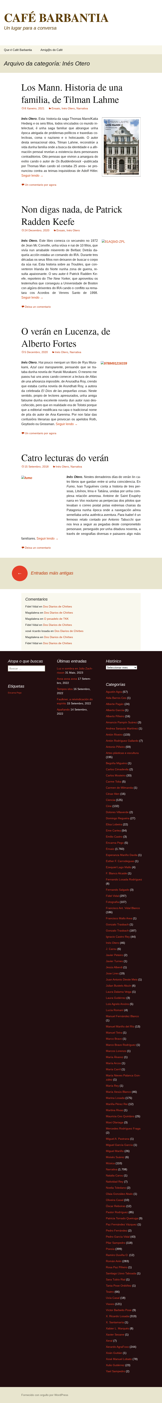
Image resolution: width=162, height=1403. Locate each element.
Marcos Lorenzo (116, 1050)
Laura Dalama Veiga (118, 991)
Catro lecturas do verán (65, 457)
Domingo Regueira (117, 818)
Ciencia (110, 799)
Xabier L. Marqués (117, 1328)
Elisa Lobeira (114, 824)
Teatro (110, 1291)
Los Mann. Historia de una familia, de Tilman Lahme (71, 93)
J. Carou (111, 948)
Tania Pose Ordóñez (118, 1285)
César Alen (113, 793)
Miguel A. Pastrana (117, 1138)
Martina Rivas (114, 1110)
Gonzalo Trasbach (117, 924)
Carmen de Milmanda (119, 787)
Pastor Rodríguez (117, 1212)
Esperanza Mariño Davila (121, 855)
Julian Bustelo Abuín (118, 985)
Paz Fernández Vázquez (121, 1224)
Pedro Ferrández (116, 1230)
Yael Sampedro (115, 1371)
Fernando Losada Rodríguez (124, 879)
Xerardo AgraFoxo (117, 1346)
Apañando (63, 709)
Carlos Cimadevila (117, 769)
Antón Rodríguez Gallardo (122, 740)
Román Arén (114, 1261)
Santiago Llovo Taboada (121, 1273)
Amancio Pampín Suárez (121, 722)
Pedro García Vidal (118, 1236)
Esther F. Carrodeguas (120, 861)
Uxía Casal (113, 1297)
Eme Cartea (113, 830)
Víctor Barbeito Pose (119, 1310)
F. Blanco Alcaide (116, 873)
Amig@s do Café (51, 50)
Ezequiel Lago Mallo (118, 867)
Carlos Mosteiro (116, 775)
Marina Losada (115, 1097)
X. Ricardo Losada (117, 1316)
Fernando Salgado (117, 889)
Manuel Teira (114, 1032)
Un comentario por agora (40, 184)
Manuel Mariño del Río (120, 1026)
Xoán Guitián (114, 1352)
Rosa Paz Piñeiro (116, 1267)
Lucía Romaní (114, 1010)
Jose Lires (112, 973)
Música (110, 1163)
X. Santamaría (115, 1322)
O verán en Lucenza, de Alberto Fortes (65, 336)
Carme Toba (113, 781)
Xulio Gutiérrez (115, 1365)
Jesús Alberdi (114, 967)
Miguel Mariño (115, 1151)
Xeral (109, 1340)
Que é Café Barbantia (18, 50)
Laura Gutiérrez (116, 997)
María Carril (113, 1069)
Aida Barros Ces (116, 697)
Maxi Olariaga (114, 1122)
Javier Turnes (114, 961)
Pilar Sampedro (115, 1242)
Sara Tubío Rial (115, 1279)
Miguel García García (119, 1144)
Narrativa (82, 108)
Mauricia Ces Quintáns (120, 1116)
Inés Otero (68, 108)
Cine (109, 806)
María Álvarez (114, 1057)
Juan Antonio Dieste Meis (122, 979)
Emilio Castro (114, 836)
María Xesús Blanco (118, 1091)
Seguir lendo (32, 175)
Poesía (110, 1248)
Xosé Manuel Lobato (119, 1359)
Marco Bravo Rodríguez (121, 1044)
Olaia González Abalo (119, 1193)
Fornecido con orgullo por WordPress (44, 1394)
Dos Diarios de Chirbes (57, 606)
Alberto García (115, 710)
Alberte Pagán (115, 704)
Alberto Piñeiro (115, 716)
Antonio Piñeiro (115, 746)
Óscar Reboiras (115, 1206)
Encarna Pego (115, 842)
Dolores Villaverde (117, 812)
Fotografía (112, 901)
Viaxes (110, 1304)
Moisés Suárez (115, 1157)
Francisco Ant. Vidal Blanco (123, 908)
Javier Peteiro (114, 955)
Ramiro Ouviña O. (117, 1255)
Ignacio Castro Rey (118, 936)
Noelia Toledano (116, 1187)
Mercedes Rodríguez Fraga (123, 1128)
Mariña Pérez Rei (117, 1104)
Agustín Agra (114, 691)
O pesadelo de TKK (56, 618)
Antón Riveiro (114, 734)
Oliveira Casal (114, 1200)
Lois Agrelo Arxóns (117, 1004)
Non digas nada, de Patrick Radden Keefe (71, 214)
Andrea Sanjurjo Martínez (122, 728)
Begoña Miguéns (116, 763)
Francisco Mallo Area (119, 918)
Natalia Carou (114, 1175)
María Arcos (113, 1063)
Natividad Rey (114, 1181)
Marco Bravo (114, 1038)
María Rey (112, 1085)
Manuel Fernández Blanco (122, 1016)
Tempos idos (65, 689)
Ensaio (56, 108)
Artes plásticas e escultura (122, 752)
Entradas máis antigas (45, 573)
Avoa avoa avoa (67, 678)
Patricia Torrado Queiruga (122, 1218)
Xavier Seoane (115, 1334)
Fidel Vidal (112, 895)
